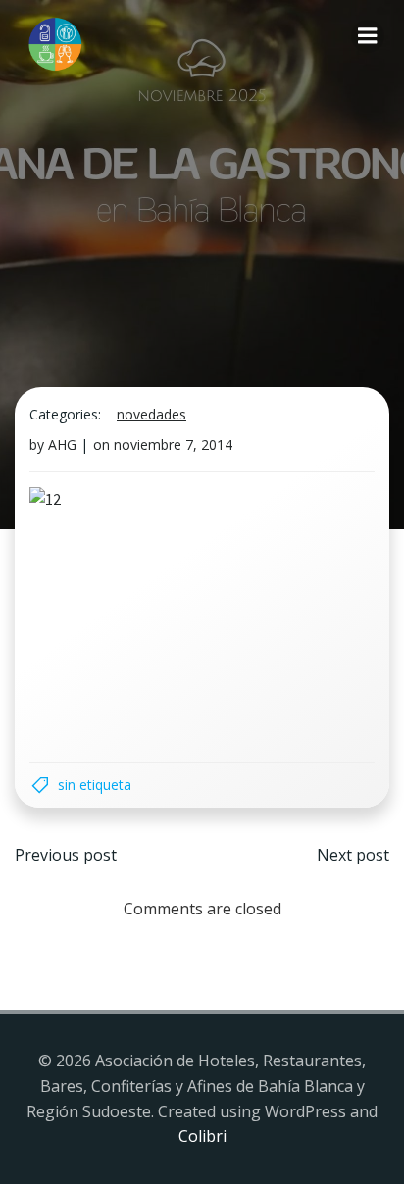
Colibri (202, 1136)
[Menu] (367, 36)
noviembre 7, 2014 (173, 444)
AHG (62, 444)
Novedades (151, 414)
